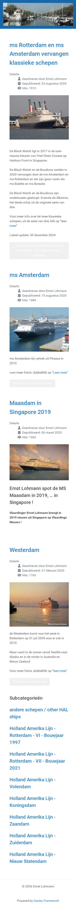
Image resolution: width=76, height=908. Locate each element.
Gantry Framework (46, 901)
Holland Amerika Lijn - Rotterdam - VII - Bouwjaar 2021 (37, 761)
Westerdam (24, 550)
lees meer (59, 671)
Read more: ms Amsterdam (33, 383)
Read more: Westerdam (30, 681)
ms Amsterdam (29, 275)
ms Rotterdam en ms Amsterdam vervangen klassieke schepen (39, 54)
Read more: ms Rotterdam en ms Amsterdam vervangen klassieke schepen (40, 250)
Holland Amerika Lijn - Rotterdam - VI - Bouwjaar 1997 (37, 735)
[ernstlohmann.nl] (38, 14)
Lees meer (60, 372)
